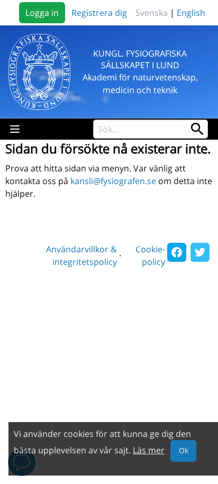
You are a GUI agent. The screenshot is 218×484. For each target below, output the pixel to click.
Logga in (42, 13)
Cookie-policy (150, 255)
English (191, 13)
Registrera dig (99, 13)
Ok (183, 450)
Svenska (151, 13)
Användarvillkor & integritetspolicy (81, 255)
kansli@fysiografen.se (113, 181)
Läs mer (149, 450)
